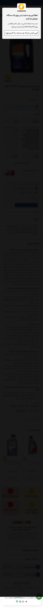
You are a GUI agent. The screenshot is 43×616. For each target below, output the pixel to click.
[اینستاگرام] (23, 602)
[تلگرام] (26, 602)
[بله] (17, 602)
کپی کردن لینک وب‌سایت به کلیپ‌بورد (21, 33)
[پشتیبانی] (20, 602)
